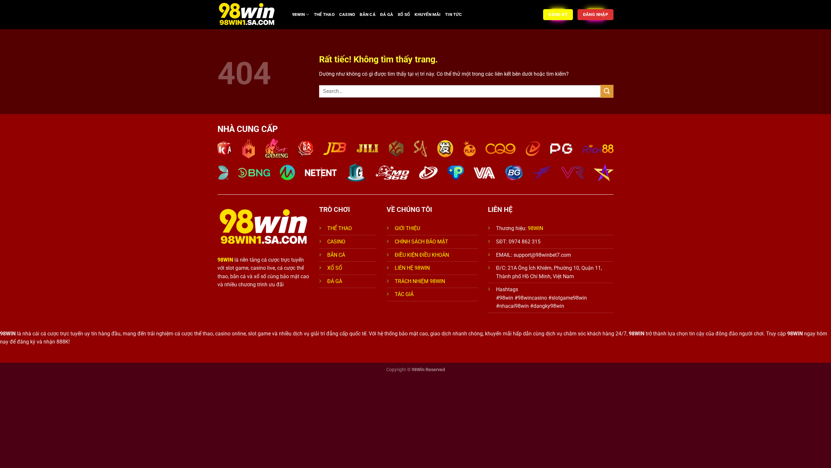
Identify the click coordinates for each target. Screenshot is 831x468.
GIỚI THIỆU (407, 228)
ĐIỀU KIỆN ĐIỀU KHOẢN (422, 255)
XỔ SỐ (404, 14)
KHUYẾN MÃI (427, 14)
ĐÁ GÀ (386, 14)
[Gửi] (607, 91)
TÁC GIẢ (405, 294)
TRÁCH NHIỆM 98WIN (420, 281)
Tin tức (453, 14)
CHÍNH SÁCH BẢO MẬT (421, 242)
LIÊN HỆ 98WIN (412, 268)
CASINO (347, 14)
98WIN (298, 14)
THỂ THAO (324, 14)
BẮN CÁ (368, 14)
